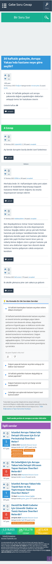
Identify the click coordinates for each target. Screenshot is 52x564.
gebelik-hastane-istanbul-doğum (22, 456)
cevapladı (33, 144)
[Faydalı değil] (14, 356)
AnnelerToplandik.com (9, 538)
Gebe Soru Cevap (20, 4)
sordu (6, 88)
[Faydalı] (9, 356)
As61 (23, 447)
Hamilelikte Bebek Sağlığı (26, 496)
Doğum (18, 86)
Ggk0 (23, 520)
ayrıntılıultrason (17, 453)
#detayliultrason (17, 450)
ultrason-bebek (29, 450)
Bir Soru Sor (22, 17)
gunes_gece (25, 498)
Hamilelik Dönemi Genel (28, 445)
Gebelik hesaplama (9, 536)
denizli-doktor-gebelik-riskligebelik (23, 523)
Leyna (23, 477)
